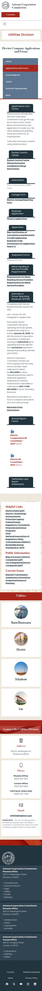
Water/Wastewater (21, 622)
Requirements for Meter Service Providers (19, 284)
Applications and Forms (17, 68)
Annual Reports (13, 75)
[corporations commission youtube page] (21, 983)
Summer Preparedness (16, 88)
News (10, 978)
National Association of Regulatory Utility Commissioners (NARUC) (18, 539)
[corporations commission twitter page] (14, 983)
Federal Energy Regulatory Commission (18, 523)
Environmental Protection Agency (15, 518)
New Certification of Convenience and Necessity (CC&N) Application (21, 235)
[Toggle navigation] (4, 23)
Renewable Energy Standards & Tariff (15, 546)
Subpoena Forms (15, 260)
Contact (10, 972)
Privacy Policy (31, 978)
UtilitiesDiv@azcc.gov (21, 815)
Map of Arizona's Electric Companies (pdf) (18, 558)
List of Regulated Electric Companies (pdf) (18, 564)
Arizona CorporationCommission (24, 6)
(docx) (18, 439)
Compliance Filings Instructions (16, 167)
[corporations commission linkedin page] (35, 983)
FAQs (8, 533)
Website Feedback (31, 972)
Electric (21, 649)
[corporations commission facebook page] (7, 983)
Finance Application (17, 218)
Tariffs (9, 81)
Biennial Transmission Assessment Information (18, 576)
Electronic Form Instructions (15, 408)
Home (8, 61)
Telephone (21, 679)
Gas (21, 708)
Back (8, 95)
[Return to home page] (5, 5)
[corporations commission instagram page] (28, 983)
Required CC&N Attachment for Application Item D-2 (21, 243)
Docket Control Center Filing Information (18, 161)
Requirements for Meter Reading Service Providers (20, 278)
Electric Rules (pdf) (15, 510)
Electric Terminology (16, 513)
